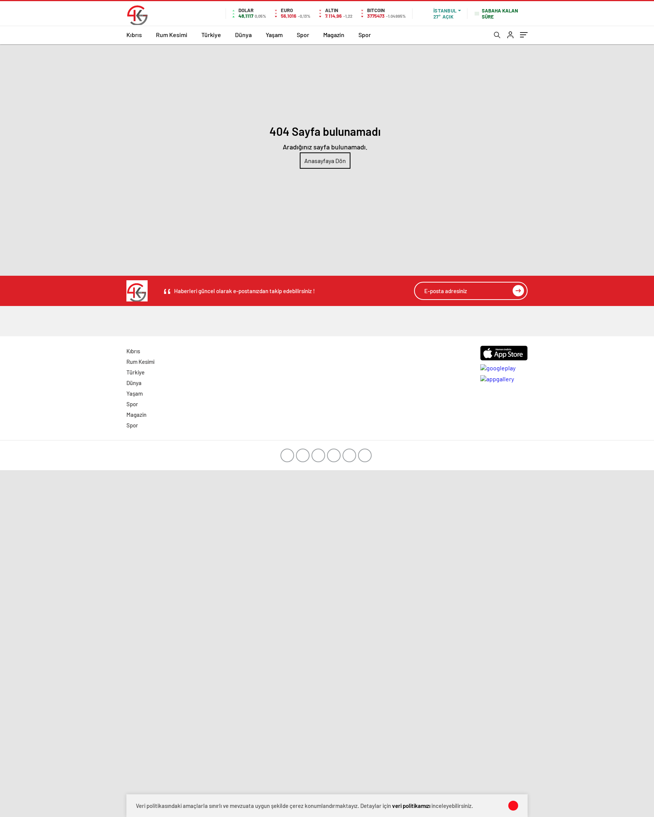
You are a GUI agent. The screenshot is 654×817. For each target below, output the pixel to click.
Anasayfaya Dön (325, 160)
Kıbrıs (134, 34)
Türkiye (211, 34)
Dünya (243, 34)
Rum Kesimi (171, 34)
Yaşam (274, 34)
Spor (303, 34)
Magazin (333, 34)
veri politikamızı (411, 805)
